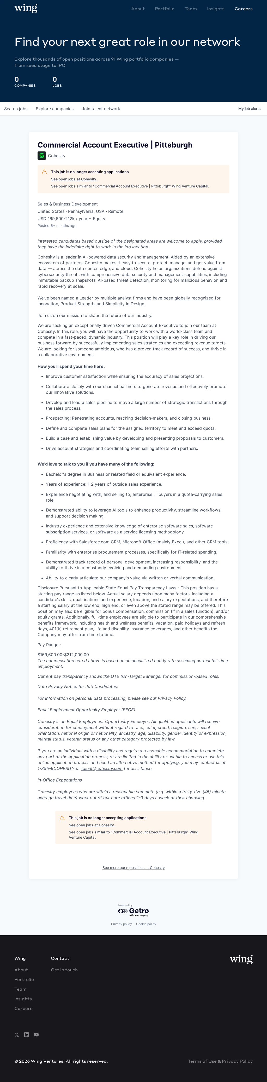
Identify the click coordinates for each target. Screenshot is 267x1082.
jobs (15, 108)
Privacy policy (121, 924)
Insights (215, 8)
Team (191, 8)
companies (55, 108)
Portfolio (164, 8)
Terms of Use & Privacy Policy (220, 1061)
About (138, 8)
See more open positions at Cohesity (133, 867)
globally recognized (194, 298)
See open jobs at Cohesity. (74, 179)
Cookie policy (146, 924)
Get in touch (64, 969)
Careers (244, 8)
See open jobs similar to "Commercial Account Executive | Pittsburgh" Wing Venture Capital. (130, 186)
